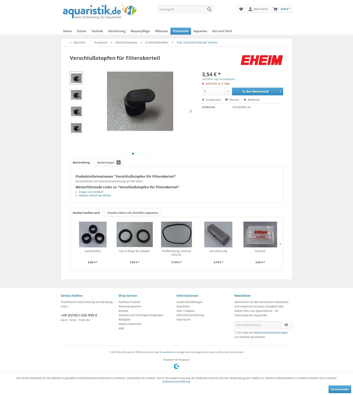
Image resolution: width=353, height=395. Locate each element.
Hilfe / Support (185, 311)
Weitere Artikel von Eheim (94, 195)
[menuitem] (185, 9)
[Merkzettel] (241, 9)
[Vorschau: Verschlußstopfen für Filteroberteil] (76, 78)
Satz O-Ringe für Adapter (134, 251)
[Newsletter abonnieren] (286, 325)
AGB (121, 328)
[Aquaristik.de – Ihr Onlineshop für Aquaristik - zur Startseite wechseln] (100, 12)
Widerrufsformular (130, 324)
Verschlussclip (218, 251)
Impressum (183, 319)
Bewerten (253, 99)
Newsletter (183, 306)
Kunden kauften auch (86, 212)
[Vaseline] (260, 234)
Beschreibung (81, 162)
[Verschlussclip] (218, 234)
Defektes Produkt (129, 302)
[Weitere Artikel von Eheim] (261, 61)
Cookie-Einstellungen (189, 302)
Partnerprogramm (130, 306)
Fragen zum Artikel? (90, 192)
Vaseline (260, 251)
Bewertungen (108, 162)
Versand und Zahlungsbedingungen (141, 315)
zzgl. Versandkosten (224, 79)
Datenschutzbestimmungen (271, 332)
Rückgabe (125, 319)
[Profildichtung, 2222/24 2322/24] (176, 234)
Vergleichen (213, 99)
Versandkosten (168, 352)
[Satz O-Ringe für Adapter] (135, 234)
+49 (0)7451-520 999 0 (79, 315)
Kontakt (123, 311)
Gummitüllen (93, 251)
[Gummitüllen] (93, 234)
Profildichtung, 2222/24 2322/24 (176, 252)
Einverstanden (340, 389)
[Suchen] (209, 9)
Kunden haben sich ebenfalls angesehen (133, 212)
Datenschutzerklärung (190, 315)
